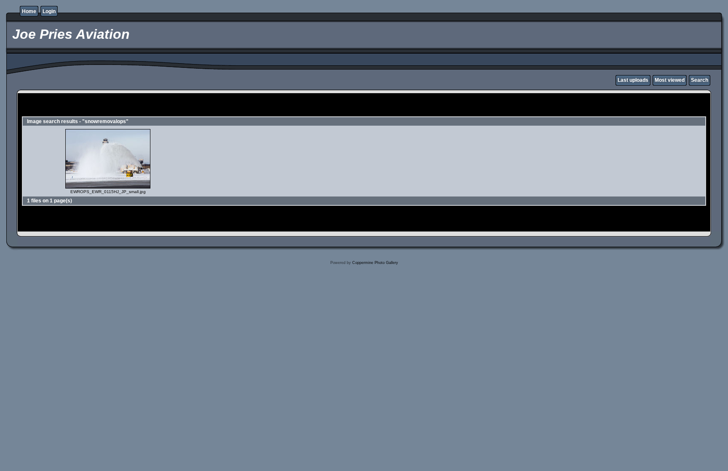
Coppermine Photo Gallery (375, 263)
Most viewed (670, 80)
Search (699, 80)
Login (49, 11)
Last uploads (633, 80)
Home (29, 11)
